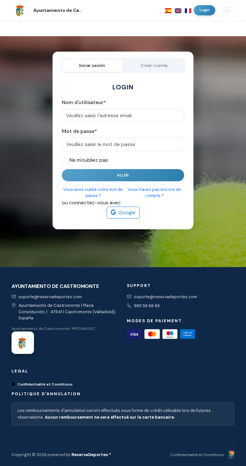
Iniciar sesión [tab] (92, 65)
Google (127, 212)
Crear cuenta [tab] (154, 65)
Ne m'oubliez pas (89, 160)
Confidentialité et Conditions (45, 384)
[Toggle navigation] (226, 10)
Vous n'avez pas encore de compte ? (154, 193)
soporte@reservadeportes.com (50, 296)
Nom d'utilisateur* (84, 102)
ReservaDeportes (89, 454)
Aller (123, 175)
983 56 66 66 (147, 305)
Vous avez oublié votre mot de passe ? (93, 193)
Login (204, 9)
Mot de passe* (79, 131)
